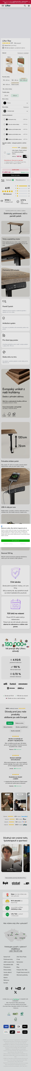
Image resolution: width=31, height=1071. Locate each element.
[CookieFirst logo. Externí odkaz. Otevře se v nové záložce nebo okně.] (1, 526)
